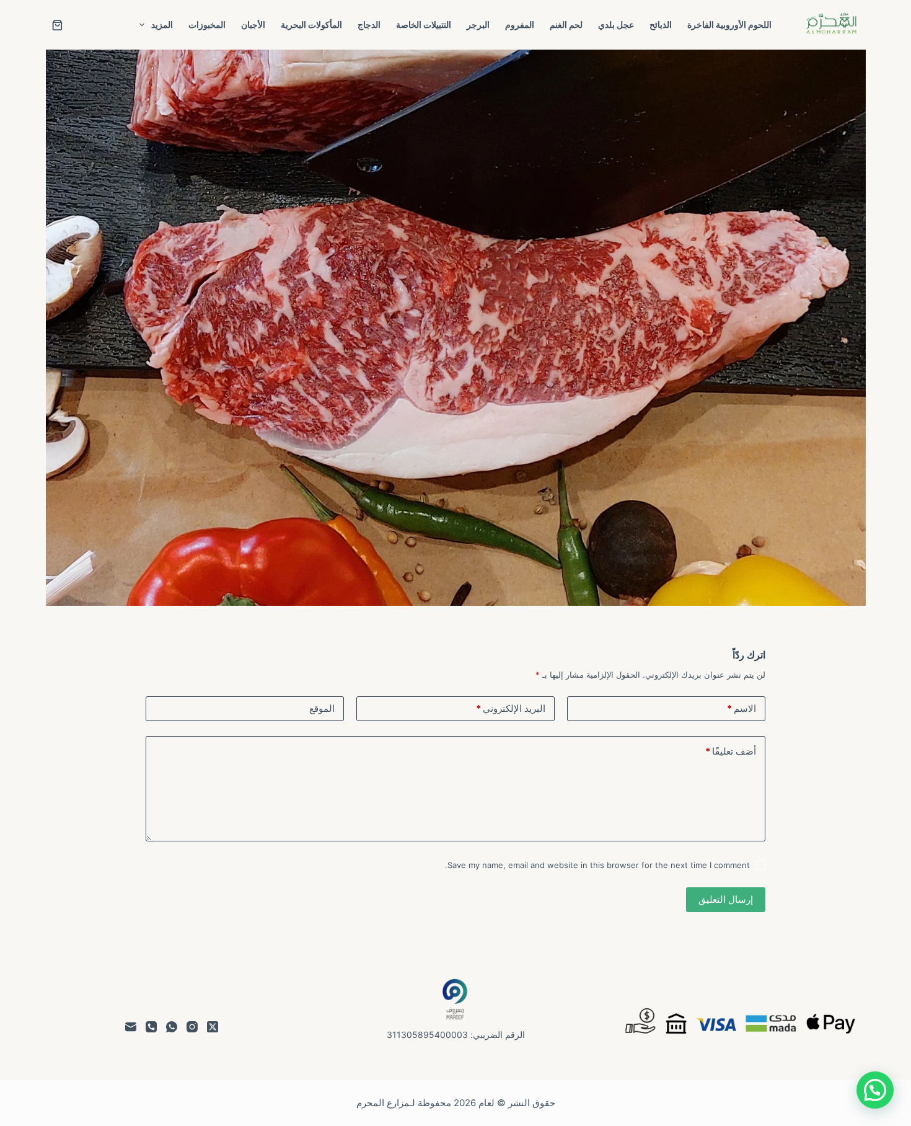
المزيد (162, 24)
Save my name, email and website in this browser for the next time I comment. (597, 865)
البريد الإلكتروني (510, 708)
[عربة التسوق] (57, 25)
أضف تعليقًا (730, 751)
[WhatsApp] (171, 1026)
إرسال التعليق (725, 899)
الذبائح (660, 24)
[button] (875, 1090)
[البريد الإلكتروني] (130, 1026)
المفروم (519, 24)
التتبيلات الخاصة (423, 24)
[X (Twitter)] (212, 1026)
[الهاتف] (151, 1026)
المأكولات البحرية (311, 24)
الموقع (322, 708)
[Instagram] (192, 1026)
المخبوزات (207, 24)
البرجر (478, 24)
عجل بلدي (616, 24)
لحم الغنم (566, 24)
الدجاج (369, 24)
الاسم (741, 708)
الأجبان (253, 24)
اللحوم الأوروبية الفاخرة (729, 24)
